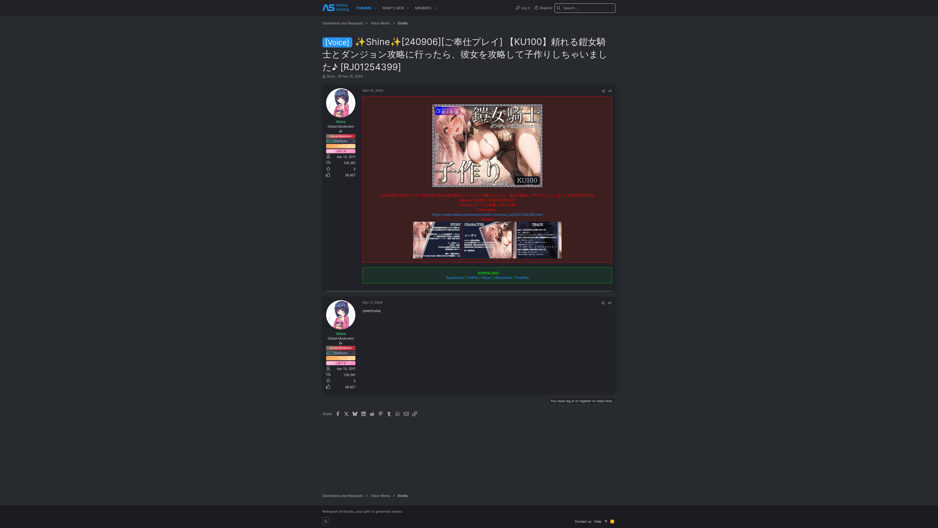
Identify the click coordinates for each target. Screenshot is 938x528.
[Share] (603, 91)
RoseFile (522, 277)
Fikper (486, 277)
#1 (610, 91)
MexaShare (503, 277)
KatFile (472, 277)
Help (597, 521)
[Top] (606, 521)
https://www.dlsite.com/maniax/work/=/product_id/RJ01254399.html (487, 214)
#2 (610, 303)
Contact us (583, 521)
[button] (375, 8)
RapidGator (455, 277)
